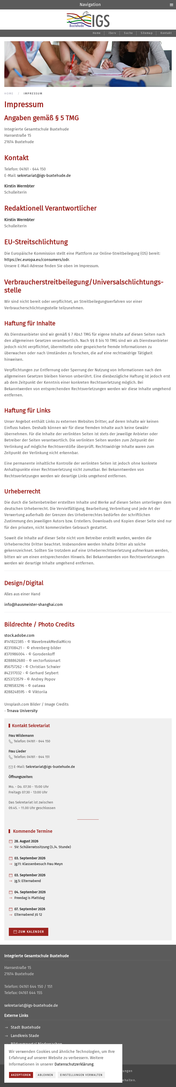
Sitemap (147, 33)
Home (97, 33)
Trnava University (22, 710)
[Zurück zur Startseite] (88, 19)
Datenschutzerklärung (74, 1064)
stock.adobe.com (19, 635)
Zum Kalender (31, 932)
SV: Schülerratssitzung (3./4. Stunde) (42, 847)
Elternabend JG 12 (28, 915)
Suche (128, 33)
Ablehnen (45, 1074)
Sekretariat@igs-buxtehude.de (50, 767)
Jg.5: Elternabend (27, 881)
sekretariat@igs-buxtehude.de (44, 175)
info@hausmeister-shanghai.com (33, 604)
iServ (112, 33)
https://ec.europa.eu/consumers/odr (36, 259)
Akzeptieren (21, 1074)
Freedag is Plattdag (29, 898)
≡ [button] (171, 4)
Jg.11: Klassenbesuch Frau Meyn (38, 864)
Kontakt (166, 33)
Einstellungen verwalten (81, 1074)
